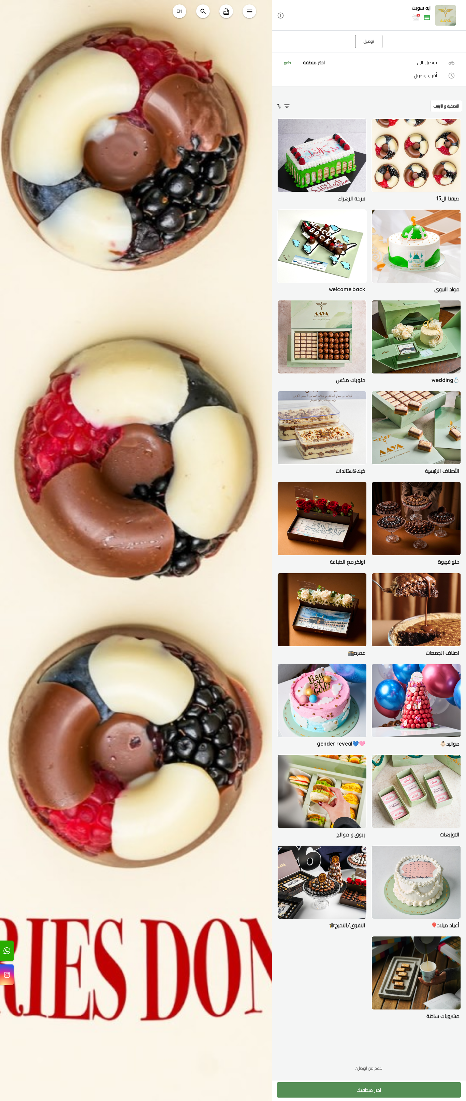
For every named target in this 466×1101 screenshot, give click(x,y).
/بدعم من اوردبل (368, 1068)
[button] (369, 15)
